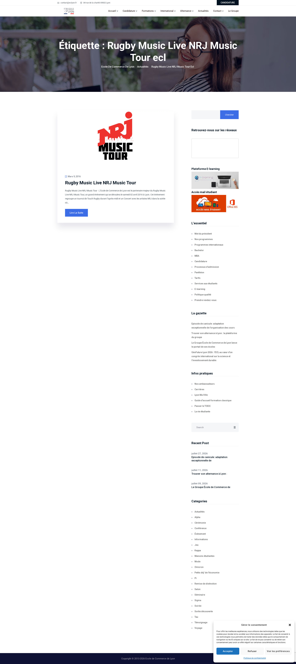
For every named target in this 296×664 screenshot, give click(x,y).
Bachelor (199, 250)
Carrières (199, 389)
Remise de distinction (206, 583)
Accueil (112, 11)
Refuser (252, 651)
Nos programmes (204, 239)
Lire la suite (76, 212)
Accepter (228, 651)
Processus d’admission (207, 267)
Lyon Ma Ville (201, 395)
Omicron (199, 567)
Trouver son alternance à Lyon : (209, 473)
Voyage (198, 628)
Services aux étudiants (206, 283)
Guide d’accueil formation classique (213, 400)
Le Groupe (233, 11)
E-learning (200, 289)
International (166, 11)
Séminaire (200, 595)
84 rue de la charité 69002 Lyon (96, 3)
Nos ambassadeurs (205, 384)
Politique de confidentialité (255, 658)
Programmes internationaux (209, 245)
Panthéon (199, 272)
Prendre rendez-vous (205, 300)
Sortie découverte (204, 611)
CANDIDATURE (228, 2)
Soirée (198, 606)
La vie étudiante (202, 411)
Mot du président (203, 233)
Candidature (129, 11)
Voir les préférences (278, 651)
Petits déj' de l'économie (207, 572)
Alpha (197, 517)
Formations (148, 11)
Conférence (200, 528)
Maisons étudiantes (204, 556)
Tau (196, 617)
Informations (201, 539)
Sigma (198, 600)
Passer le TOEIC (203, 406)
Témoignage (201, 622)
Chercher (229, 115)
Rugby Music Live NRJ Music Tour (100, 182)
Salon (197, 589)
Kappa (198, 550)
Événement (200, 534)
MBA (197, 256)
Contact (217, 11)
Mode (197, 561)
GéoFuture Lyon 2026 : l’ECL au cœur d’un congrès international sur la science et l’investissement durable (211, 356)
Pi (196, 578)
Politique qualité (203, 294)
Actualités (203, 11)
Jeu (196, 545)
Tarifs (197, 278)
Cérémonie (200, 523)
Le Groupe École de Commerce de (210, 487)
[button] (289, 624)
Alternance (185, 11)
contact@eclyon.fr (68, 3)
